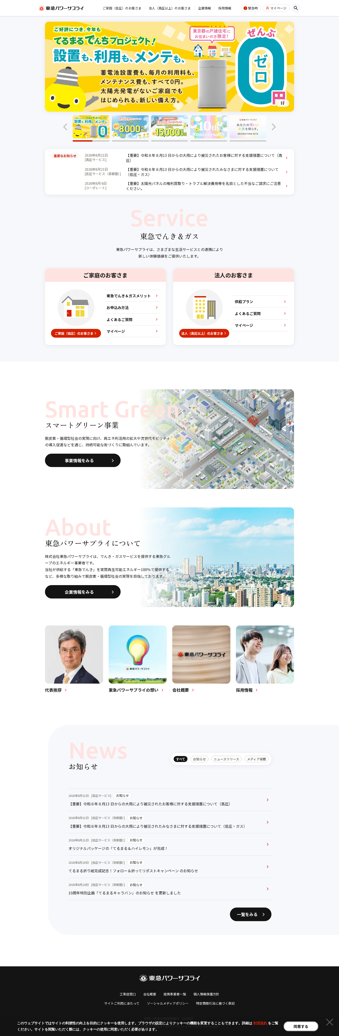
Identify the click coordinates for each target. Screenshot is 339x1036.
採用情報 (224, 8)
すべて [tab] (180, 759)
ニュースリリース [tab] (226, 759)
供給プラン (244, 301)
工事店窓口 (128, 994)
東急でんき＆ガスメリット (129, 295)
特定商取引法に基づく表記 (215, 1003)
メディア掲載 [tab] (256, 759)
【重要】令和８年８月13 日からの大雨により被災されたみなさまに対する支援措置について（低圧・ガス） (202, 172)
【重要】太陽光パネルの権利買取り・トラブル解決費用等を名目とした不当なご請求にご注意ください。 (203, 186)
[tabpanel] (169, 844)
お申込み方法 (118, 307)
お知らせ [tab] (199, 759)
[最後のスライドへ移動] (65, 126)
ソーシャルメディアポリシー (168, 1003)
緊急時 (253, 8)
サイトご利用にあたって (122, 1003)
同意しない (329, 1022)
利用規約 (260, 1023)
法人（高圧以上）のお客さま (170, 8)
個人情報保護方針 (206, 994)
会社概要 (149, 994)
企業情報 (204, 8)
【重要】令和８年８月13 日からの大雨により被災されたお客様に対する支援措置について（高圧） (204, 158)
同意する (301, 1026)
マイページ (278, 8)
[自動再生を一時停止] (282, 103)
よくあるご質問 (119, 319)
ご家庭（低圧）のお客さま (122, 8)
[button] (91, 128)
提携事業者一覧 (175, 994)
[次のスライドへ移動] (273, 126)
